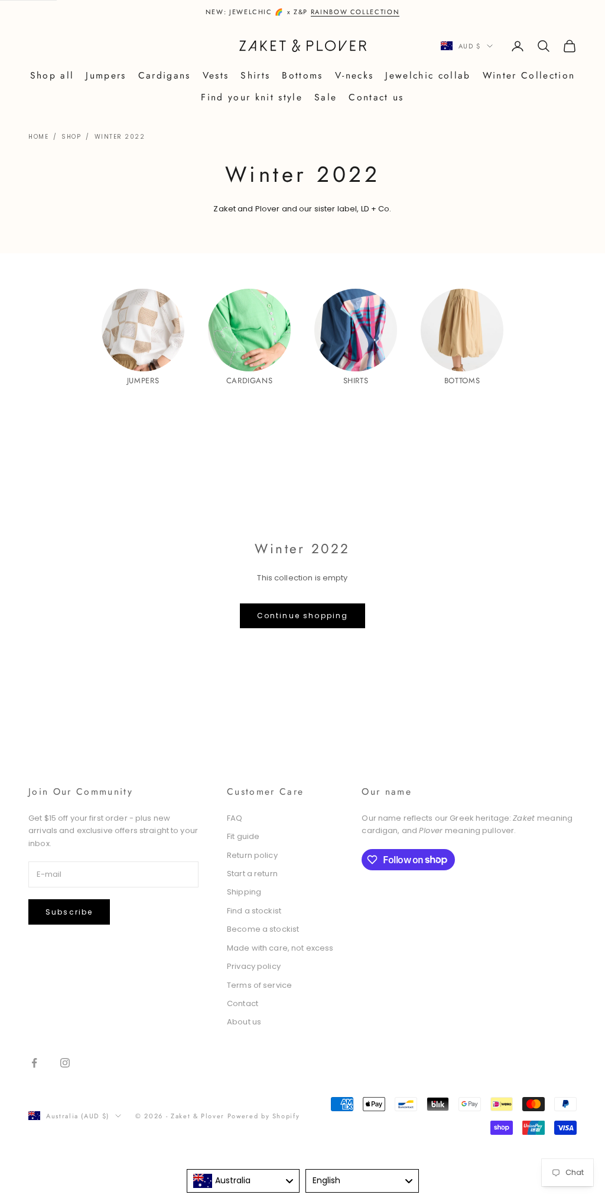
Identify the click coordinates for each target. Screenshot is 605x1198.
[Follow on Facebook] (34, 1063)
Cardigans (164, 75)
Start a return (252, 873)
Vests (216, 75)
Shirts (255, 75)
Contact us (376, 97)
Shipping (244, 891)
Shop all (52, 75)
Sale (325, 97)
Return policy (252, 855)
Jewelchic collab (427, 75)
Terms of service (259, 985)
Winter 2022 (120, 136)
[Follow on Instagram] (65, 1063)
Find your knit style (251, 97)
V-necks (354, 75)
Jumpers (106, 75)
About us (244, 1021)
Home (38, 136)
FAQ (234, 818)
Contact (242, 1003)
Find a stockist (254, 910)
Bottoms (302, 75)
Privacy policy (254, 966)
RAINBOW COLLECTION (355, 12)
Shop (71, 136)
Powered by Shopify (263, 1116)
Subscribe (69, 912)
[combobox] (243, 1181)
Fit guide (243, 836)
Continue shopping (303, 616)
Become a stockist (263, 929)
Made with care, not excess (280, 948)
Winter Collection (529, 75)
